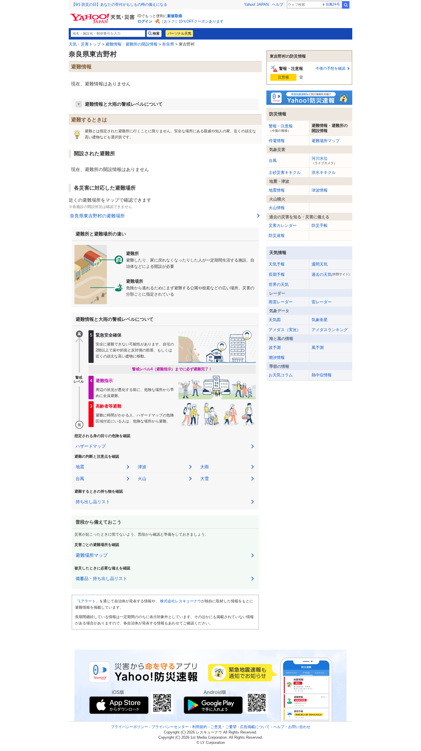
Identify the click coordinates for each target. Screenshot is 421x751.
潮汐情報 (277, 357)
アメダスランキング (330, 329)
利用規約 (199, 727)
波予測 (275, 347)
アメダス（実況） (285, 329)
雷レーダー (322, 302)
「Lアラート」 (87, 601)
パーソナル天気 (179, 34)
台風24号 (333, 4)
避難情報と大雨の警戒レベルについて (124, 104)
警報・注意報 (281, 128)
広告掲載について (255, 727)
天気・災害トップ (85, 44)
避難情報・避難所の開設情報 (131, 44)
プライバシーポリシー (129, 727)
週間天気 (320, 264)
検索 (345, 5)
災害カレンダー (283, 225)
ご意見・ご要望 (223, 727)
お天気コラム (281, 375)
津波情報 (320, 190)
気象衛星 (320, 319)
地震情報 (277, 190)
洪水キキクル (324, 172)
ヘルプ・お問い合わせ (291, 727)
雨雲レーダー (281, 302)
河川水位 (324, 160)
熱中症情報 (322, 375)
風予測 (318, 347)
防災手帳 (320, 225)
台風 (273, 160)
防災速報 (277, 235)
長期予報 (277, 274)
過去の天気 (331, 274)
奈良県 (168, 44)
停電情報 (277, 140)
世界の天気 (279, 284)
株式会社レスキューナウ (180, 601)
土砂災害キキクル (285, 172)
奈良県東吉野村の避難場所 (97, 215)
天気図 (275, 319)
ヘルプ (277, 4)
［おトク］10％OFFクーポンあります (192, 21)
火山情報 (277, 207)
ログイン (144, 21)
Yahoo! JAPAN (256, 4)
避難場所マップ (92, 555)
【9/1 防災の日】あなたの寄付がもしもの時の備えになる (119, 4)
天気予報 (277, 264)
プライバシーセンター (170, 727)
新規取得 (174, 16)
